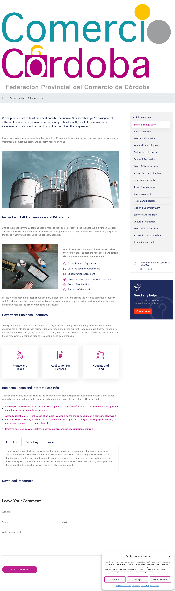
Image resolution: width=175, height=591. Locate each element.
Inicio (4, 98)
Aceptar (115, 579)
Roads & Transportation (146, 166)
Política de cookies (123, 586)
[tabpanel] (60, 459)
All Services (143, 117)
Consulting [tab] (32, 442)
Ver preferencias (160, 579)
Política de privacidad (140, 586)
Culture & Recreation (144, 159)
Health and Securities (145, 138)
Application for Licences (60, 367)
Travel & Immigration (145, 124)
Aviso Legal (154, 586)
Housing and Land (100, 367)
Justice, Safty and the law (147, 173)
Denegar (138, 579)
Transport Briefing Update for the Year (154, 264)
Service (14, 98)
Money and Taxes (20, 367)
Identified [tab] (12, 442)
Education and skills (144, 180)
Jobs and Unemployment (147, 145)
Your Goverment (142, 131)
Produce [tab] (51, 442)
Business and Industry (145, 152)
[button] (169, 556)
